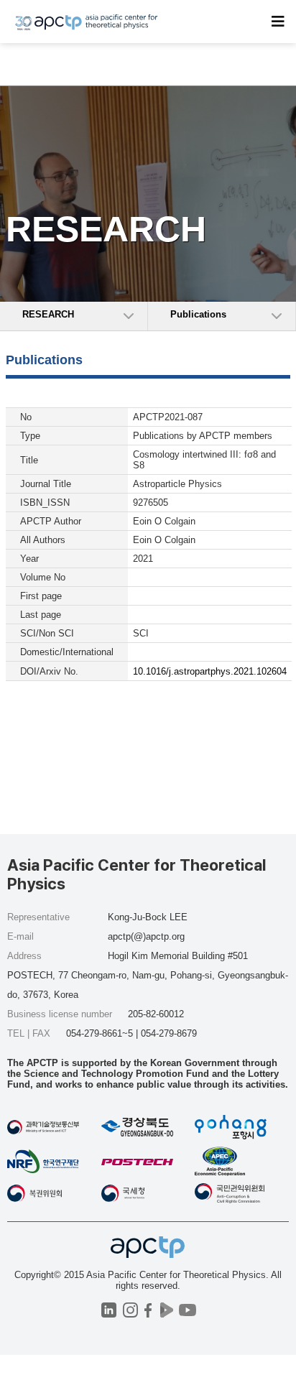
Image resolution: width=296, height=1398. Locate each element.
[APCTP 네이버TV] (166, 1310)
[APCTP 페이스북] (148, 1310)
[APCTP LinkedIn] (109, 1310)
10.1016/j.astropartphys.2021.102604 (210, 671)
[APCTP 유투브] (187, 1310)
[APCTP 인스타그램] (130, 1310)
